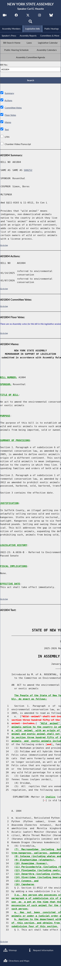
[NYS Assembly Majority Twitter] (28, 16)
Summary (9, 93)
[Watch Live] (4, 16)
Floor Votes (10, 115)
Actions (8, 100)
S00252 (28, 170)
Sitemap (12, 950)
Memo (8, 122)
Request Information (42, 950)
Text (7, 129)
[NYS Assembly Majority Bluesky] (51, 16)
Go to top (4, 245)
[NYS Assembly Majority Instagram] (39, 16)
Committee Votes (13, 107)
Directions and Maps (18, 960)
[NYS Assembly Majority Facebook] (16, 16)
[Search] (30, 22)
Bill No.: (4, 64)
